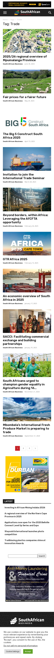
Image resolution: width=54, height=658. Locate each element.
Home (5, 20)
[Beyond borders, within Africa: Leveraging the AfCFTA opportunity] (27, 199)
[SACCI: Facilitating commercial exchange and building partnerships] (27, 321)
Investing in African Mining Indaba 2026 (25, 507)
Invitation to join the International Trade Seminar (24, 176)
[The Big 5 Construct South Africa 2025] (27, 118)
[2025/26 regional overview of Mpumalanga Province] (27, 41)
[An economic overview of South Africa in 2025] (27, 280)
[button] (5, 13)
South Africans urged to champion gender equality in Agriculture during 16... (24, 384)
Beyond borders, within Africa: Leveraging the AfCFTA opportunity (25, 218)
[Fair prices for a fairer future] (27, 81)
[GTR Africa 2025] (27, 243)
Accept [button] (28, 651)
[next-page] (35, 448)
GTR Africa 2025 (15, 259)
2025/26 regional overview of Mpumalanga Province (25, 58)
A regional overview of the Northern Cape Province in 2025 (26, 515)
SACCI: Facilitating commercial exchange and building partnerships (26, 340)
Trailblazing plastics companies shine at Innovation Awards (25, 542)
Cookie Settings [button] (12, 651)
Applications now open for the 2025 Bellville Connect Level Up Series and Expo (27, 524)
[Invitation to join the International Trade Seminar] (27, 159)
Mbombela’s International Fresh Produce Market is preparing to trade (26, 428)
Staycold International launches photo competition (24, 533)
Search (42, 556)
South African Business (13, 64)
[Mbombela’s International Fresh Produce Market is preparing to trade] (27, 409)
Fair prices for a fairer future (24, 97)
